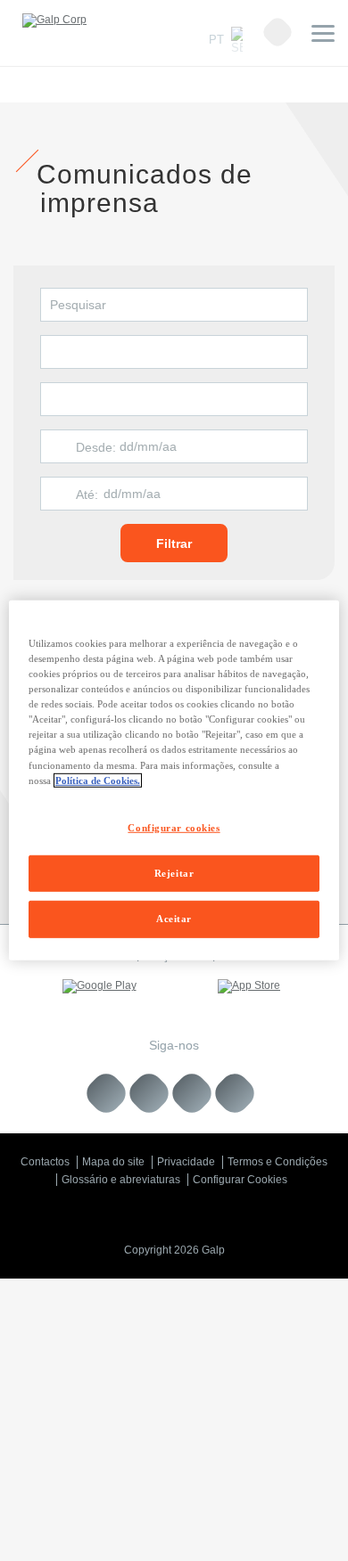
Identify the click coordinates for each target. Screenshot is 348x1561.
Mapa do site (113, 1162)
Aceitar (174, 918)
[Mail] (235, 1093)
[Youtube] (149, 1093)
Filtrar (174, 543)
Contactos (45, 1162)
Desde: (96, 447)
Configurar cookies (174, 826)
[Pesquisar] (277, 32)
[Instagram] (192, 1093)
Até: (87, 494)
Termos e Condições (277, 1162)
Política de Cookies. (97, 779)
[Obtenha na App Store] (249, 986)
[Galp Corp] (54, 20)
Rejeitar (174, 872)
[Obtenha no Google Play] (99, 986)
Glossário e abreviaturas (121, 1179)
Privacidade (186, 1162)
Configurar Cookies (240, 1179)
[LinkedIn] (106, 1093)
